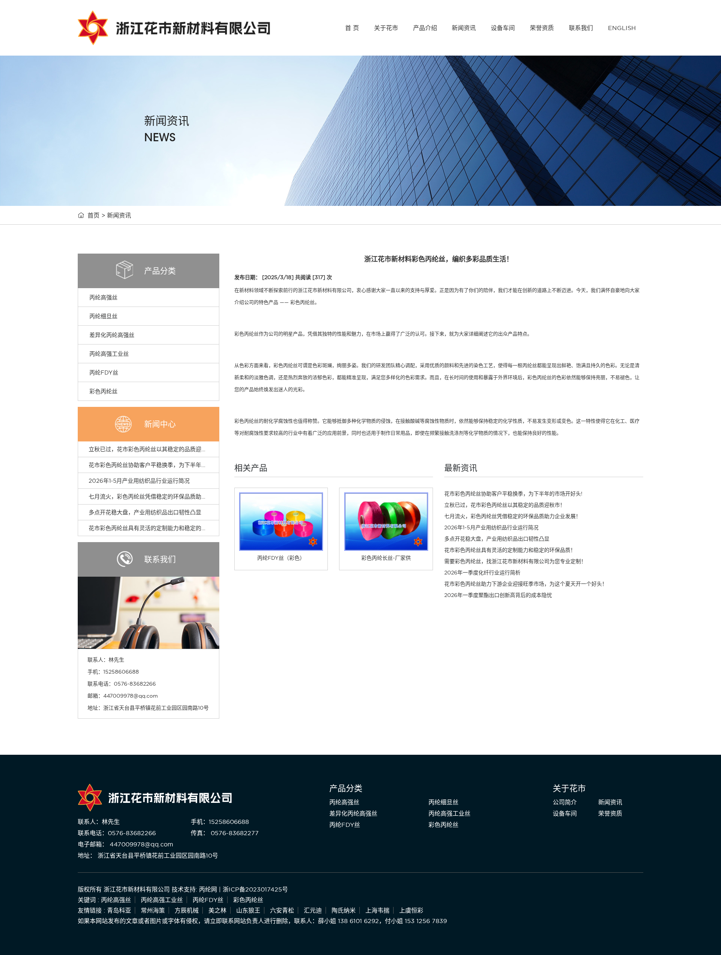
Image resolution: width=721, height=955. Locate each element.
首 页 (352, 27)
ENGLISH (622, 27)
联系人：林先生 (99, 821)
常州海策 (153, 910)
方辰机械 (187, 910)
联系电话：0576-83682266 (117, 833)
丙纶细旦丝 (103, 316)
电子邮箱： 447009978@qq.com (125, 844)
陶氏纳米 (344, 910)
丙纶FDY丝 (103, 372)
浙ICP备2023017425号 (255, 889)
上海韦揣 (377, 910)
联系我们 (581, 27)
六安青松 (282, 910)
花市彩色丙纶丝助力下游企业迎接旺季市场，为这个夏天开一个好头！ (525, 584)
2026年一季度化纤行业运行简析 (482, 573)
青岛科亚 (119, 910)
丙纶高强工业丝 (109, 354)
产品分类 (345, 788)
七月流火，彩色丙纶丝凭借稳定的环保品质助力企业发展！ (162, 496)
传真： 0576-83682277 (225, 833)
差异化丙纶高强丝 (111, 335)
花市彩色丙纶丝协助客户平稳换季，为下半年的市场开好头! (163, 465)
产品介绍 (425, 27)
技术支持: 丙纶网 (194, 889)
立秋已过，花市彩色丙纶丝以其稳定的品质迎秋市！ (153, 449)
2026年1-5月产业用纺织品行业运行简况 (139, 481)
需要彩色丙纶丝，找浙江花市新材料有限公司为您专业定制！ (515, 561)
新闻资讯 (464, 27)
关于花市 (386, 27)
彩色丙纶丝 (103, 391)
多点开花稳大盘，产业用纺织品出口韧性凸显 (145, 512)
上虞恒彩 (411, 910)
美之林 (217, 910)
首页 (93, 215)
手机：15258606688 (220, 821)
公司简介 (565, 802)
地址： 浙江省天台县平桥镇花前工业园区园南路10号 (148, 855)
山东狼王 (248, 910)
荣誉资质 (542, 27)
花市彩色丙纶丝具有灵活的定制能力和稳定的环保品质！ (159, 528)
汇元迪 (313, 910)
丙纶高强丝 (103, 297)
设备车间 (503, 27)
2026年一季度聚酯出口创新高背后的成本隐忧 (498, 595)
